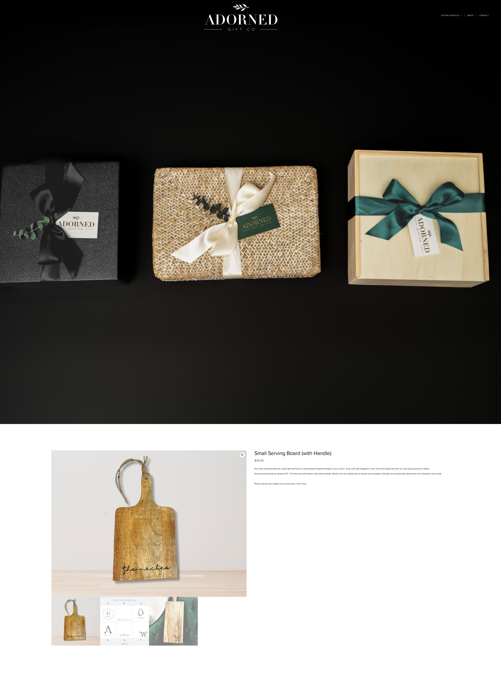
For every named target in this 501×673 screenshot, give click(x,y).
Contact (484, 15)
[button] (242, 454)
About (470, 15)
